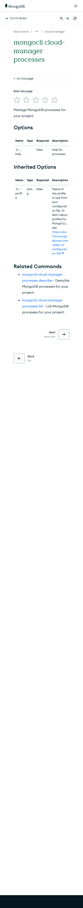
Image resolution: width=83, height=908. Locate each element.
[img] (17, 99)
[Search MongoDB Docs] (61, 18)
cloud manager (55, 31)
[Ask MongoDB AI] (68, 18)
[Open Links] (76, 6)
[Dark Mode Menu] (75, 18)
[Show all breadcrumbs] (37, 31)
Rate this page (23, 91)
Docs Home (21, 31)
